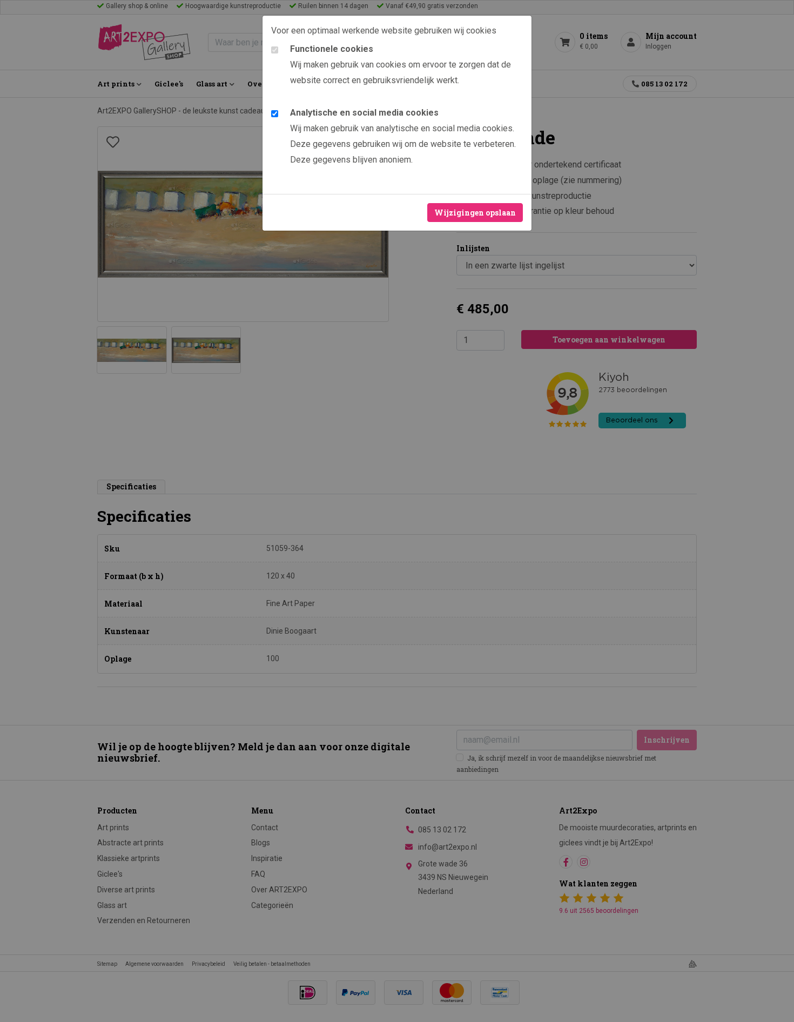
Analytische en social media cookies (364, 112)
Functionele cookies (331, 49)
